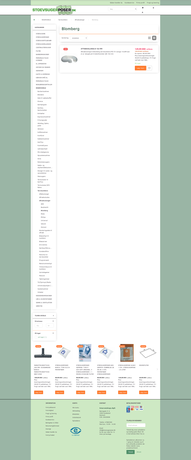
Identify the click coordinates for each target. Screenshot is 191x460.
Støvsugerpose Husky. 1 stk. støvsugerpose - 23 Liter (127, 367)
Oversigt (48, 429)
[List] (154, 38)
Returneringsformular (52, 426)
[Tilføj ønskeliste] (149, 68)
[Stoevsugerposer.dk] (54, 10)
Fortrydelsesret (50, 407)
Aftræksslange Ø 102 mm (91, 48)
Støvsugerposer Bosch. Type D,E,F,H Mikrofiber (62, 367)
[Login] (144, 12)
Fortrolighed (49, 410)
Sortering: (65, 38)
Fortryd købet (50, 435)
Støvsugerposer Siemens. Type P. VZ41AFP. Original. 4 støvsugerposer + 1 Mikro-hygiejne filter (85, 369)
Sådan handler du (116, 3)
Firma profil (140, 3)
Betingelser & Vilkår (52, 423)
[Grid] (149, 38)
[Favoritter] (144, 7)
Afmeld (139, 452)
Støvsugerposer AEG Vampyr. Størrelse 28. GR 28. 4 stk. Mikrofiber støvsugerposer (105, 369)
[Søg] (135, 9)
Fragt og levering (153, 3)
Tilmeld (130, 452)
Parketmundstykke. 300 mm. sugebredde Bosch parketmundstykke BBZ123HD (42, 369)
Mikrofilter (144, 365)
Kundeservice (129, 3)
